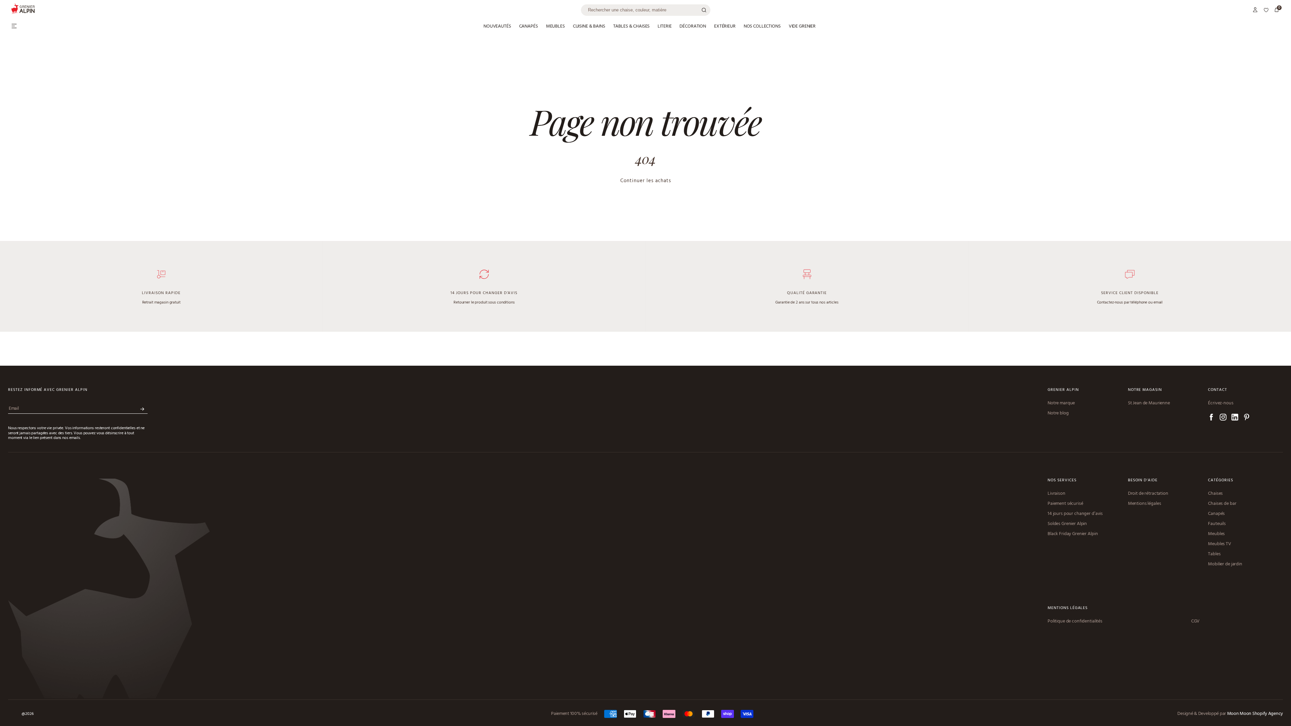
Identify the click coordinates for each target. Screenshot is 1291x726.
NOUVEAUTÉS (497, 26)
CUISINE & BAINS (589, 26)
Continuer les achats (645, 181)
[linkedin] (1234, 418)
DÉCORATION (692, 26)
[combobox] (645, 10)
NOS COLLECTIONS (762, 26)
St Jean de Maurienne (1149, 403)
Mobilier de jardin (1225, 564)
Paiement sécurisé (1065, 503)
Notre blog (1058, 413)
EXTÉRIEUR (725, 26)
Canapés (1216, 514)
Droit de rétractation (1148, 493)
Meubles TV (1219, 544)
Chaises (1215, 493)
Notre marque (1061, 403)
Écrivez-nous (1220, 403)
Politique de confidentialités (1075, 621)
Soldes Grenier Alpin (1067, 524)
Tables (1214, 554)
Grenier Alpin (1063, 390)
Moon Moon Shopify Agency (1255, 714)
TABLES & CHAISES (631, 26)
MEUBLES (555, 26)
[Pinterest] (1246, 418)
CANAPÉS (528, 26)
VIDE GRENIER (802, 26)
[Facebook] (1211, 418)
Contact (1217, 390)
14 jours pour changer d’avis (1075, 514)
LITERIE (664, 26)
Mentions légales (1144, 503)
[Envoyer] (142, 409)
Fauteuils (1217, 524)
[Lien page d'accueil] (296, 10)
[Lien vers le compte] (1255, 10)
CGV (1195, 621)
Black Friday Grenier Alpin (1073, 534)
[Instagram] (1223, 418)
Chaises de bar (1222, 503)
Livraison (1056, 493)
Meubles (1216, 534)
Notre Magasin (1145, 390)
